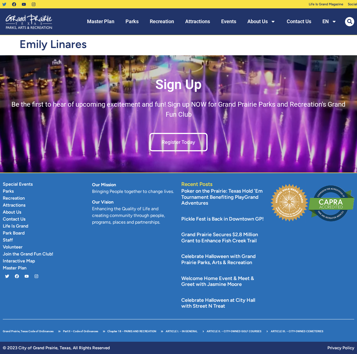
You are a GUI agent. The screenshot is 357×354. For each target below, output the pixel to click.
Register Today (178, 142)
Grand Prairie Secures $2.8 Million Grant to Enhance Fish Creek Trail (219, 237)
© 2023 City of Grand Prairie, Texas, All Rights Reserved (56, 347)
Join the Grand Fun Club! (28, 254)
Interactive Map (19, 261)
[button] (349, 21)
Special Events (18, 184)
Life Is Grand (15, 226)
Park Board (14, 233)
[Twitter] (4, 4)
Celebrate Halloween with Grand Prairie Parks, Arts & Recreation (218, 259)
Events (228, 21)
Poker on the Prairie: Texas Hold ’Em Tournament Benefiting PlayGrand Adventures (222, 197)
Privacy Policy (340, 347)
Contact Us (299, 21)
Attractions (197, 21)
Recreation (162, 21)
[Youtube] (24, 4)
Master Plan (100, 21)
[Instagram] (33, 4)
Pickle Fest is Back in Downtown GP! (222, 219)
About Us (257, 21)
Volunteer (13, 247)
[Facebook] (14, 4)
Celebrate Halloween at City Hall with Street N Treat (218, 303)
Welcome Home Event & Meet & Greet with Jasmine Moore (217, 281)
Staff (8, 240)
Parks (132, 21)
